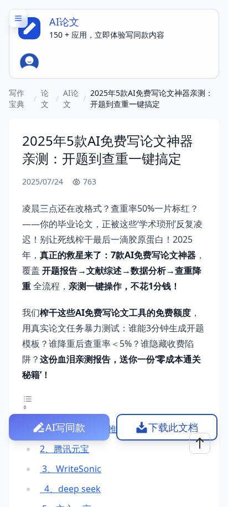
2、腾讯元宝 (64, 449)
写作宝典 (16, 98)
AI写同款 (65, 427)
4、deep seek (70, 489)
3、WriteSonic (70, 469)
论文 (45, 98)
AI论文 (71, 98)
